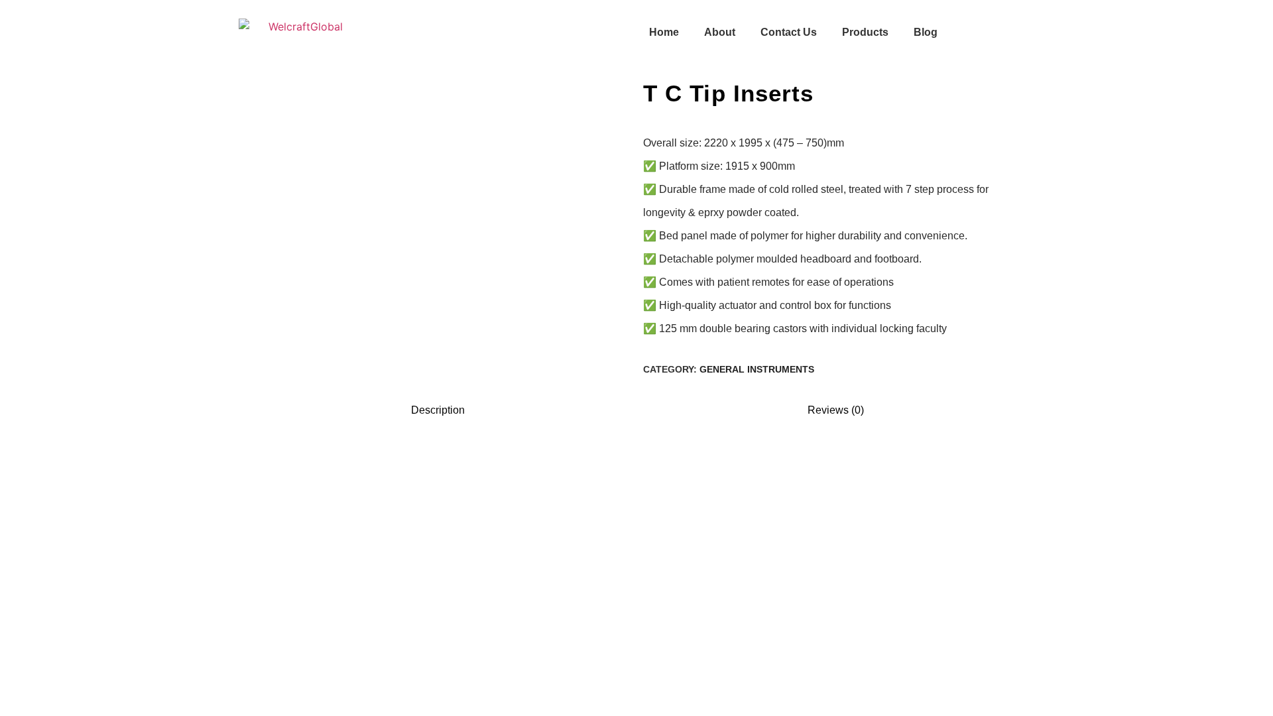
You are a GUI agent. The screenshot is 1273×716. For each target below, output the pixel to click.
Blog (926, 32)
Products (865, 32)
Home (664, 32)
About (719, 32)
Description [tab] (438, 410)
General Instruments (756, 369)
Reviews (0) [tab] (836, 410)
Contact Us (788, 32)
